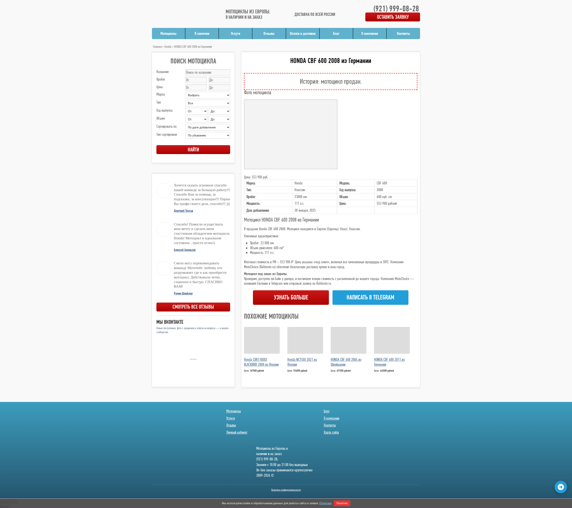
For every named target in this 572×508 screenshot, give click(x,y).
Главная (157, 46)
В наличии (202, 33)
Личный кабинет (236, 432)
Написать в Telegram (370, 297)
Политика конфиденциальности (286, 489)
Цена (159, 86)
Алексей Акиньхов (185, 250)
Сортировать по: (166, 126)
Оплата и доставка (302, 33)
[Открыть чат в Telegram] (561, 487)
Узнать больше (291, 297)
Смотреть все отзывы (193, 307)
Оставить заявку (393, 17)
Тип (158, 102)
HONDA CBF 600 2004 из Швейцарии (346, 362)
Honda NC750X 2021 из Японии (302, 362)
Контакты (403, 33)
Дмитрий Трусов (183, 211)
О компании (369, 33)
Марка (160, 94)
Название (162, 71)
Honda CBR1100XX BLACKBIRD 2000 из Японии (261, 362)
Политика (325, 503)
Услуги (235, 33)
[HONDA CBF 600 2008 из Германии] (290, 134)
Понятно (342, 503)
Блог (336, 33)
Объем (160, 118)
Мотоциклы (168, 33)
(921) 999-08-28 (396, 8)
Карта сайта (331, 432)
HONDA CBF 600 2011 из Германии (389, 362)
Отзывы (269, 33)
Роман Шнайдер (183, 293)
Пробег (160, 79)
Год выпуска (164, 110)
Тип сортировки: (166, 134)
